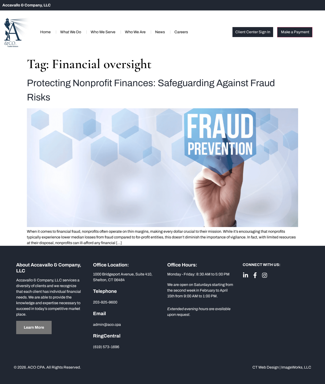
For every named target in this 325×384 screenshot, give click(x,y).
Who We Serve (103, 32)
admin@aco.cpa (107, 324)
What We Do (70, 32)
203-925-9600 (105, 302)
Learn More (34, 327)
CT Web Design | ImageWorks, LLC (281, 367)
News (160, 32)
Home (45, 32)
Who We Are (135, 32)
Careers (181, 32)
